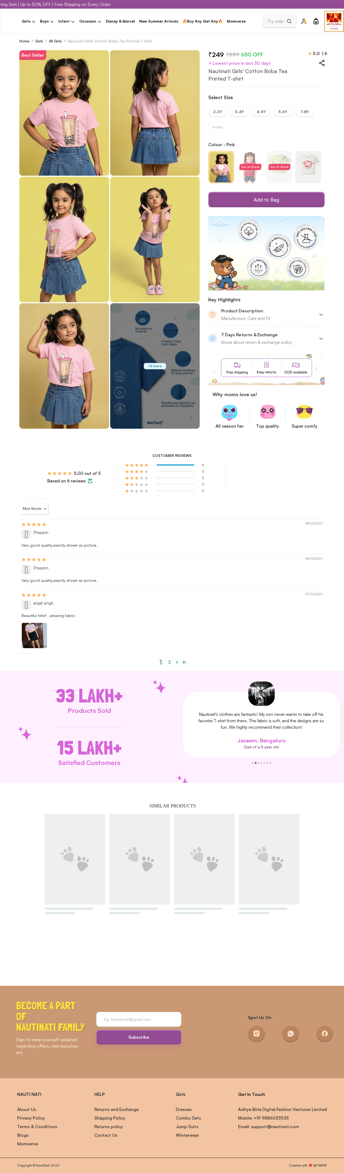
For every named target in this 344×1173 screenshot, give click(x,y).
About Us (26, 1109)
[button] (137, 465)
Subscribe (138, 1037)
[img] (34, 524)
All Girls (55, 41)
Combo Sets (188, 1118)
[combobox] (275, 21)
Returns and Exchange (116, 1109)
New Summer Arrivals (158, 21)
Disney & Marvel (120, 21)
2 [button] (169, 662)
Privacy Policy (31, 1118)
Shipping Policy (109, 1118)
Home (24, 41)
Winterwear (187, 1135)
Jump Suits (187, 1126)
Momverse (236, 21)
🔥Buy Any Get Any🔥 (202, 21)
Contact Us (105, 1135)
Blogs (22, 1135)
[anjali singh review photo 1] (34, 635)
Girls (39, 41)
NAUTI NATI (29, 1094)
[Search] (289, 21)
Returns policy (108, 1126)
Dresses (184, 1109)
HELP (99, 1094)
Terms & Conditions (37, 1126)
